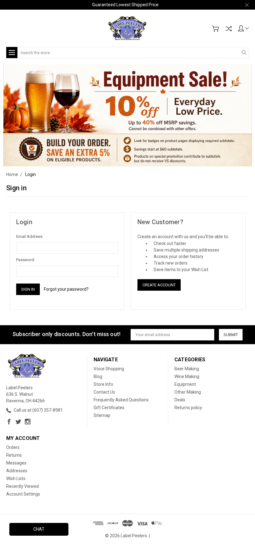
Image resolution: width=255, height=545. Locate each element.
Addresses (16, 470)
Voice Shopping (109, 368)
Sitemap (102, 415)
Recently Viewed (22, 486)
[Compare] (228, 28)
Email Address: (29, 236)
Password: (25, 259)
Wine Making (186, 376)
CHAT (38, 529)
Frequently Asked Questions (121, 399)
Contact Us (104, 392)
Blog (98, 376)
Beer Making (186, 368)
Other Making (187, 392)
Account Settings (23, 494)
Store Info (103, 384)
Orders (13, 447)
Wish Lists (16, 478)
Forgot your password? (66, 289)
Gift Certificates (109, 407)
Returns (14, 455)
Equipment (185, 384)
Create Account (159, 285)
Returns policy (188, 407)
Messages (16, 462)
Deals (179, 399)
